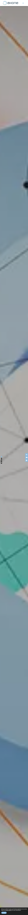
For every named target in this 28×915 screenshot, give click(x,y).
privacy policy (8, 910)
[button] (1, 456)
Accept (4, 912)
